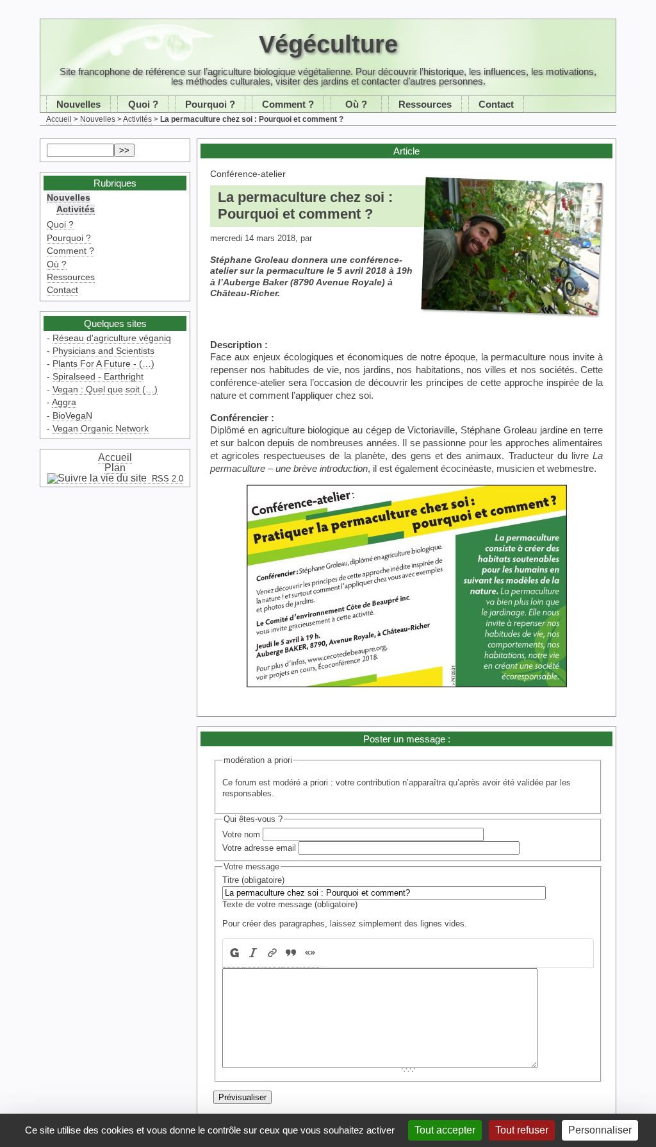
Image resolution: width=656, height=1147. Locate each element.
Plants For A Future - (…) (103, 363)
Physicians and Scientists (103, 351)
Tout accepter (444, 1130)
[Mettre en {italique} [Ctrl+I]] (253, 953)
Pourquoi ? (210, 104)
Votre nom (241, 834)
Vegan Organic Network (101, 428)
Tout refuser (521, 1130)
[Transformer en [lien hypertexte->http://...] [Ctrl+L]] (272, 953)
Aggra (64, 402)
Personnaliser (600, 1130)
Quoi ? (143, 104)
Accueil (59, 119)
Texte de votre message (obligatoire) (289, 904)
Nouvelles (78, 104)
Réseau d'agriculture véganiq (112, 338)
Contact (496, 104)
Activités (137, 119)
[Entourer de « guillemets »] (309, 953)
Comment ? (288, 104)
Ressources (425, 104)
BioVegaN (72, 415)
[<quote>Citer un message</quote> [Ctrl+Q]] (290, 953)
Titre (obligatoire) (253, 880)
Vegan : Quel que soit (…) (105, 389)
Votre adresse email (259, 848)
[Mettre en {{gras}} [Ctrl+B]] (233, 953)
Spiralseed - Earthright (98, 376)
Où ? (356, 104)
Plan (115, 467)
